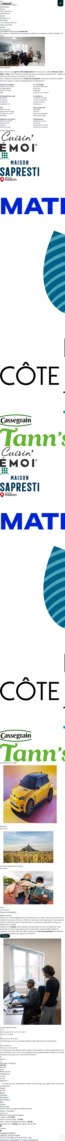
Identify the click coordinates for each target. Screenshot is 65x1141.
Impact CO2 (4, 1135)
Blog (1, 1102)
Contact (2, 1104)
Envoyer (3, 1088)
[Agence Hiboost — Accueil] (7, 4)
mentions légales (14, 1135)
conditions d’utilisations (29, 1140)
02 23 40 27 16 (5, 18)
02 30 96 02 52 (5, 29)
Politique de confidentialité (9, 1140)
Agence (2, 1093)
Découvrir (5, 936)
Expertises (3, 1095)
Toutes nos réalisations (8, 912)
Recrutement (4, 1106)
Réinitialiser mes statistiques (8, 1133)
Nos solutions (5, 1100)
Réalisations (4, 1097)
